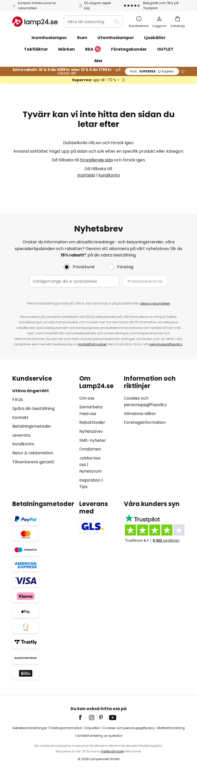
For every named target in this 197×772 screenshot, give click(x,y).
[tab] (43, 432)
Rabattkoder (92, 422)
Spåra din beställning (33, 408)
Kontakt (20, 417)
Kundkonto (23, 444)
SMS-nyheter (92, 440)
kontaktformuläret (92, 344)
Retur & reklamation (32, 453)
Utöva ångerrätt (30, 391)
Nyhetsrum (90, 471)
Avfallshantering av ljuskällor (99, 735)
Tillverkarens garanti (33, 462)
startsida (86, 175)
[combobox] (93, 21)
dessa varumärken (155, 303)
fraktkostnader (112, 751)
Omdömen (90, 449)
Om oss (86, 398)
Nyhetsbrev (91, 431)
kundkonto (109, 175)
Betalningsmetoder (31, 426)
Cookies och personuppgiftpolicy (129, 728)
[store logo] (35, 21)
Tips (83, 487)
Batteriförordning (171, 728)
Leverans (21, 435)
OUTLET (165, 49)
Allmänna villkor (140, 414)
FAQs (17, 399)
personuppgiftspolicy (166, 344)
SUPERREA (152, 71)
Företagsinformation (145, 422)
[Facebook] (83, 717)
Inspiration (90, 480)
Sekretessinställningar (29, 728)
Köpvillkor (92, 728)
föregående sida (96, 160)
